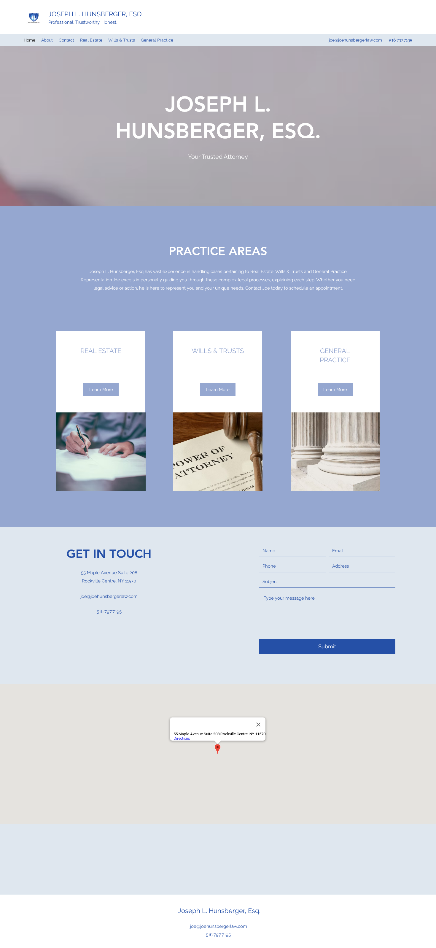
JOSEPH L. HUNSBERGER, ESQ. (95, 14)
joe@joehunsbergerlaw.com (355, 40)
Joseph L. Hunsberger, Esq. (219, 910)
